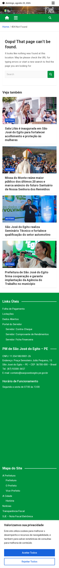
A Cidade (7, 496)
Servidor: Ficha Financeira (19, 339)
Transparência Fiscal (13, 511)
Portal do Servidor (12, 324)
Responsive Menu (53, 3)
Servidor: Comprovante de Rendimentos (27, 334)
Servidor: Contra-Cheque (19, 329)
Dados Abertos (10, 319)
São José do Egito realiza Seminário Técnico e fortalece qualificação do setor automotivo (27, 230)
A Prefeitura (8, 475)
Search (51, 74)
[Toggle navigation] (15, 18)
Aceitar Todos (29, 552)
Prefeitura (11, 480)
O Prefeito (11, 485)
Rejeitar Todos (29, 561)
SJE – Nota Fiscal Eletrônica (17, 516)
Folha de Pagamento (13, 308)
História (10, 500)
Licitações (8, 313)
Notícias (10, 120)
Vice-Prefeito (13, 490)
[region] (29, 544)
